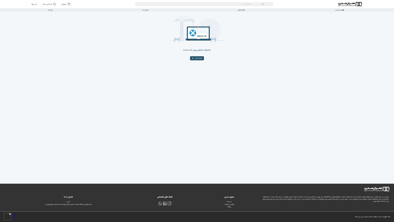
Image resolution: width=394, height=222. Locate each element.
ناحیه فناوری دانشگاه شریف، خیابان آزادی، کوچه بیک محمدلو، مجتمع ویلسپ (68, 204)
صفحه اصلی (241, 10)
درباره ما (50, 10)
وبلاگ (229, 207)
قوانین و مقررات (229, 204)
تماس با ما (145, 10)
